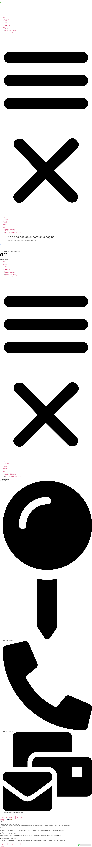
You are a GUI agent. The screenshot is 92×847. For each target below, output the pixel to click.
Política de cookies (10, 28)
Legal (4, 27)
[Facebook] (1, 254)
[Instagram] (5, 254)
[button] (46, 125)
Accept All (19, 817)
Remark (13, 829)
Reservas (5, 20)
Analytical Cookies (6, 833)
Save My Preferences (14, 844)
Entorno (5, 24)
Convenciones (6, 25)
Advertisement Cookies (7, 838)
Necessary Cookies (6, 824)
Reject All (11, 817)
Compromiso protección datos (13, 32)
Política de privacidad (11, 30)
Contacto (5, 22)
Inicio (4, 17)
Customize (4, 817)
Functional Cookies (6, 829)
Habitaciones (6, 19)
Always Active (15, 824)
